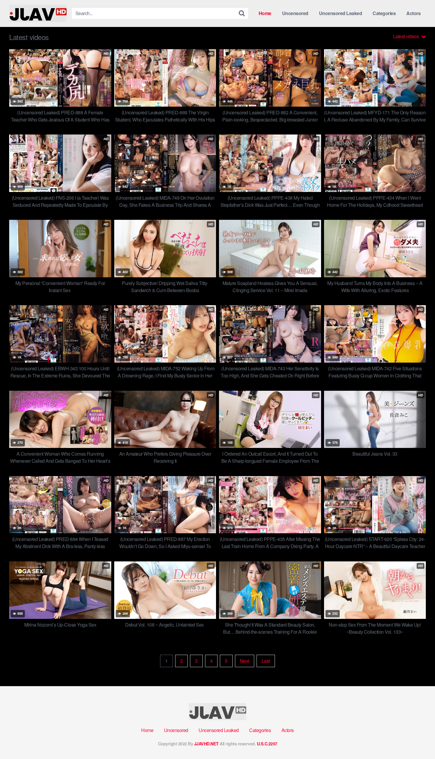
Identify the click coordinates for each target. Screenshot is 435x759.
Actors (413, 13)
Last (266, 660)
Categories (384, 13)
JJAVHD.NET (206, 744)
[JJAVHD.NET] (38, 13)
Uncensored (295, 13)
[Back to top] (418, 740)
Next (244, 660)
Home (265, 13)
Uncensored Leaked (340, 13)
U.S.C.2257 (267, 744)
